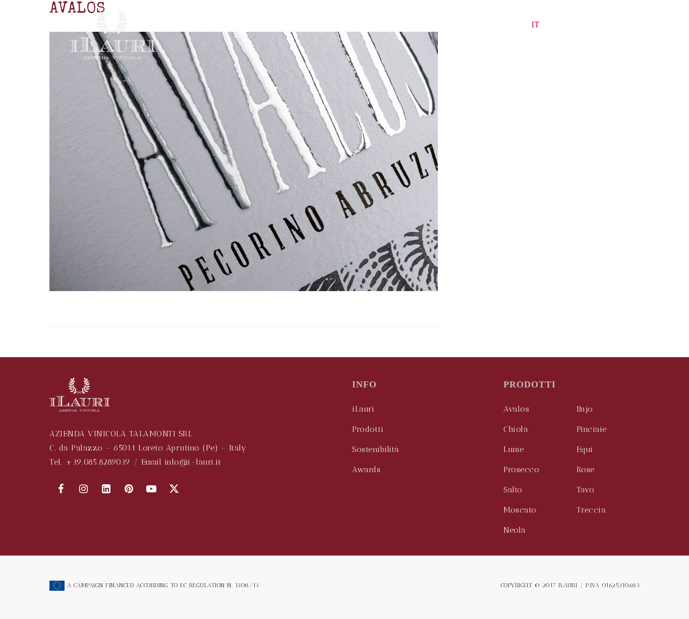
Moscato (520, 510)
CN (556, 24)
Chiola (515, 429)
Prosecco (521, 469)
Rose (586, 469)
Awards (366, 469)
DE (579, 24)
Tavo (586, 489)
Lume (513, 449)
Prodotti (367, 429)
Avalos (516, 409)
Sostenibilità (375, 449)
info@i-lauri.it (192, 462)
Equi (585, 449)
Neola (514, 530)
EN (515, 24)
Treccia (591, 510)
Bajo (585, 409)
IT (536, 24)
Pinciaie (592, 429)
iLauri (363, 409)
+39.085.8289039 (98, 462)
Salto (513, 489)
